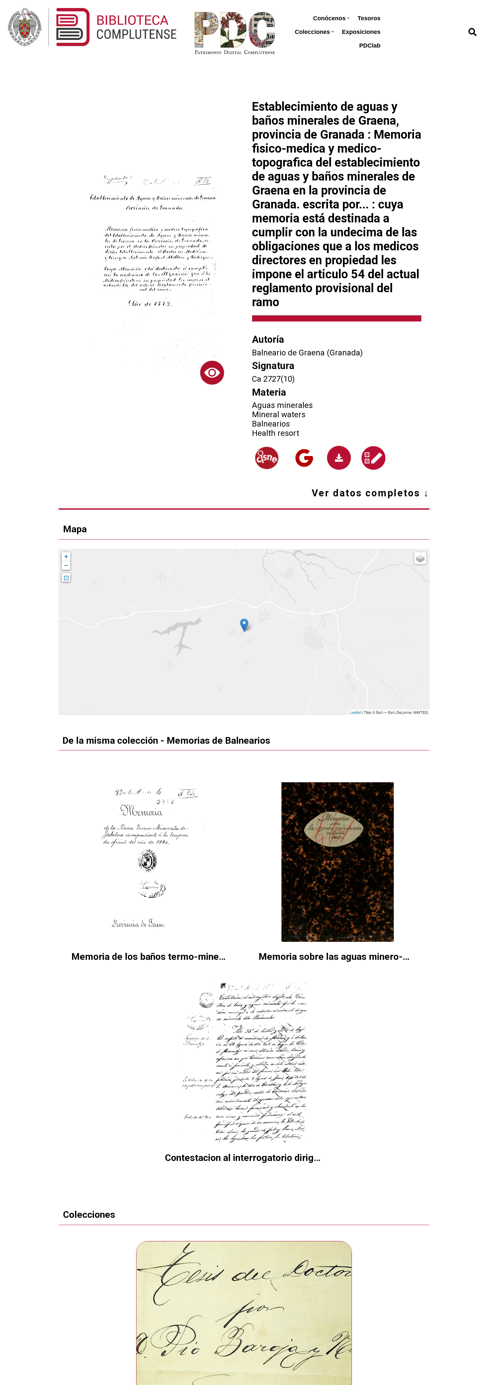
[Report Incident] (373, 458)
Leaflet (355, 712)
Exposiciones (361, 32)
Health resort (275, 433)
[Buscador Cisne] (267, 458)
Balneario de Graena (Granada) (307, 352)
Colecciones (312, 32)
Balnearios (271, 424)
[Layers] (420, 558)
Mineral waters (278, 414)
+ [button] (66, 556)
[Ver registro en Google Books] (304, 458)
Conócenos (329, 18)
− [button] (66, 565)
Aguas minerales (282, 405)
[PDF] (339, 458)
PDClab (369, 45)
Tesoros (369, 18)
